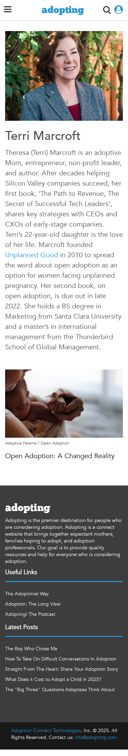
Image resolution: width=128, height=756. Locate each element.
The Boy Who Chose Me (31, 648)
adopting (63, 10)
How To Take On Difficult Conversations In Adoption (60, 659)
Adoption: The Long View (32, 604)
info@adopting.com (96, 737)
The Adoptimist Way (27, 594)
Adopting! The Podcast (30, 614)
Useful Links (21, 572)
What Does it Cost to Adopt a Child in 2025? (53, 679)
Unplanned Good (31, 255)
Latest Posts (21, 627)
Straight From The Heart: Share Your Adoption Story (61, 669)
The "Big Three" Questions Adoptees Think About (60, 689)
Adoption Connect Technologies (46, 730)
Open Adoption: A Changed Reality (60, 456)
